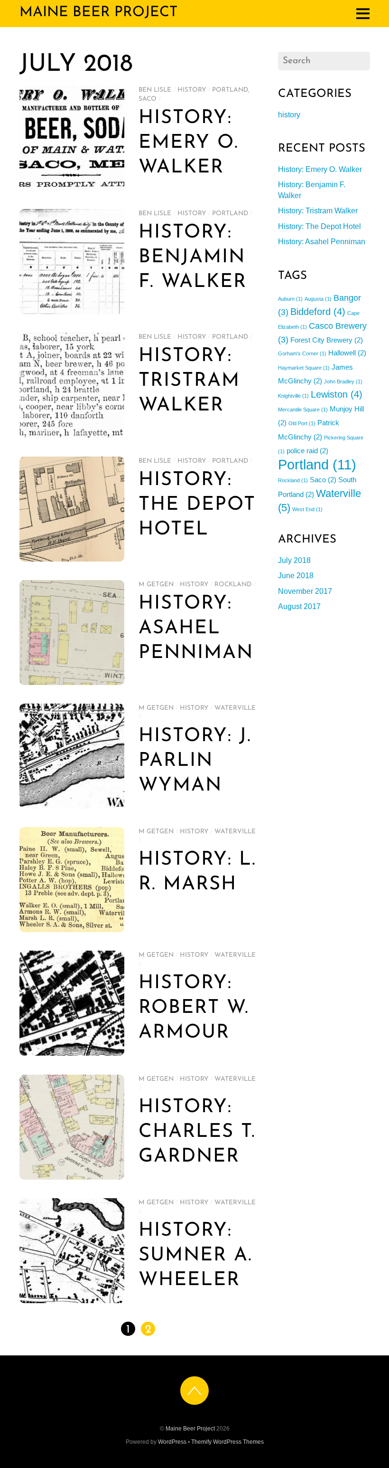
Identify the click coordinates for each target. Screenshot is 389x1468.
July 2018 (294, 560)
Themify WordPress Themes (227, 1442)
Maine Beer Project (190, 1428)
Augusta (318, 299)
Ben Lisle (155, 90)
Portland (230, 90)
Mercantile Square (303, 409)
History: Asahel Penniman (196, 628)
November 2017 (305, 591)
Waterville (235, 708)
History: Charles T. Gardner (197, 1132)
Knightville (293, 396)
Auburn (290, 299)
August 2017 (299, 606)
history (191, 90)
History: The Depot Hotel (197, 505)
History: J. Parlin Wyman (195, 761)
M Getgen (156, 584)
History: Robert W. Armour (194, 1008)
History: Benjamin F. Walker (193, 257)
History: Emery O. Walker (189, 143)
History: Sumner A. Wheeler (195, 1255)
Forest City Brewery (326, 340)
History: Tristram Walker (189, 381)
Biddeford (317, 311)
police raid (307, 451)
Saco (148, 99)
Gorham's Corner (302, 353)
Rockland (232, 584)
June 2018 (296, 576)
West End (307, 509)
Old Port (301, 423)
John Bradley (343, 381)
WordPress (172, 1442)
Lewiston (336, 394)
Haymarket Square (304, 368)
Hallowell (347, 353)
